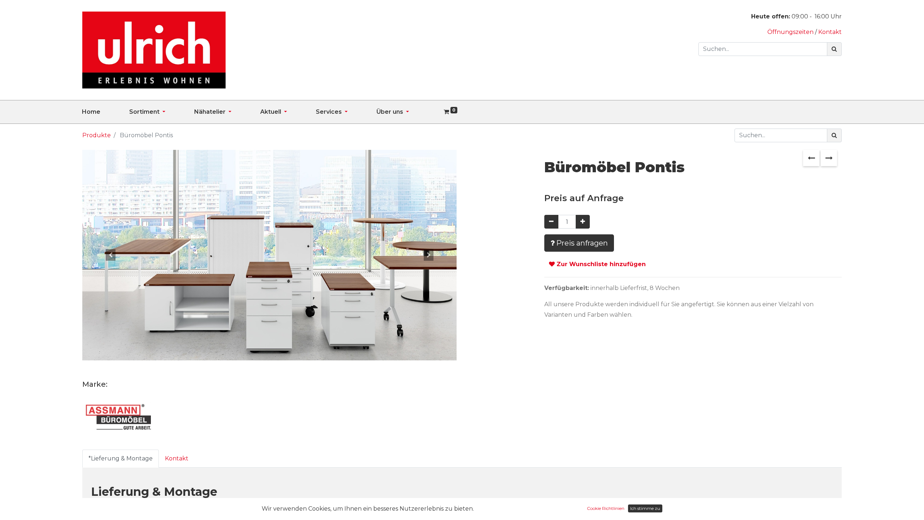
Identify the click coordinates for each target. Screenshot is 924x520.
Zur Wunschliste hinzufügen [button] (600, 264)
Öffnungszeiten (791, 32)
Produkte (96, 135)
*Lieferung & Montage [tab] (120, 458)
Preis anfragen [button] (581, 243)
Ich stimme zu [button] (645, 508)
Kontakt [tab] (176, 458)
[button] (110, 255)
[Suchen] (834, 49)
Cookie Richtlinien (605, 508)
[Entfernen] (551, 222)
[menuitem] (105, 112)
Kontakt (830, 32)
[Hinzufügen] (583, 222)
